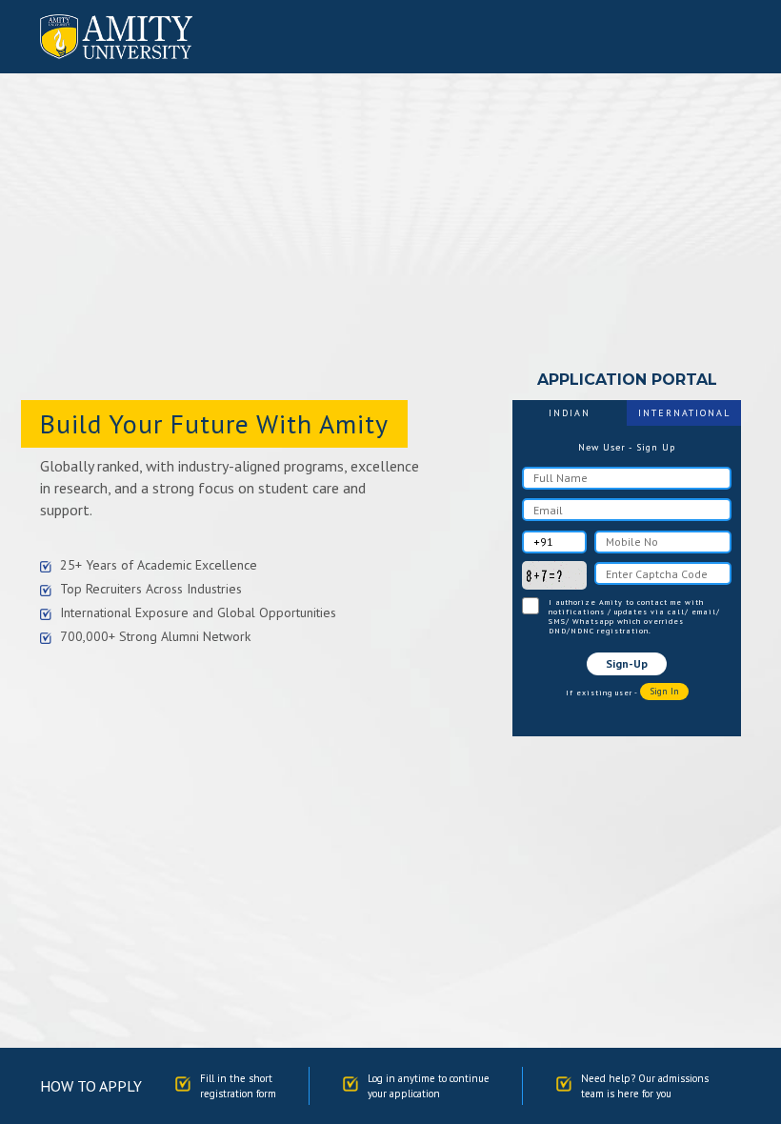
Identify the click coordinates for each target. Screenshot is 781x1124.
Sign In (664, 691)
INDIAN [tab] (570, 413)
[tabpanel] (626, 571)
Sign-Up (627, 663)
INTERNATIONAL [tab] (684, 413)
